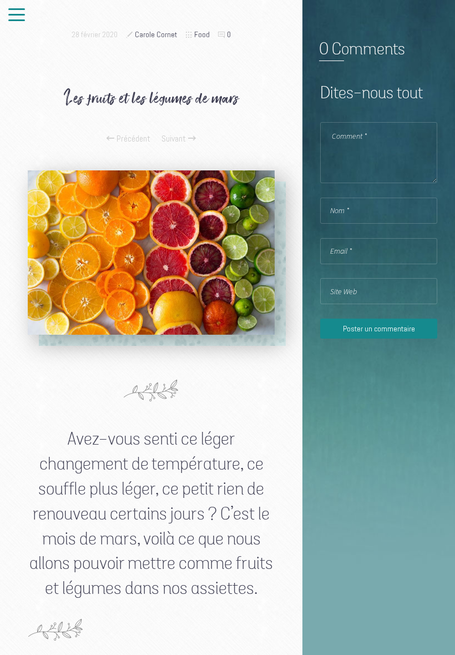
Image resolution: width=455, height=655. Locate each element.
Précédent (132, 138)
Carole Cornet (156, 34)
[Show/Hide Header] (16, 15)
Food (202, 34)
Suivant (174, 138)
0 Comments (362, 50)
